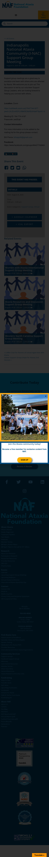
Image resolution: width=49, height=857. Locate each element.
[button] (46, 396)
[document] (24, 428)
